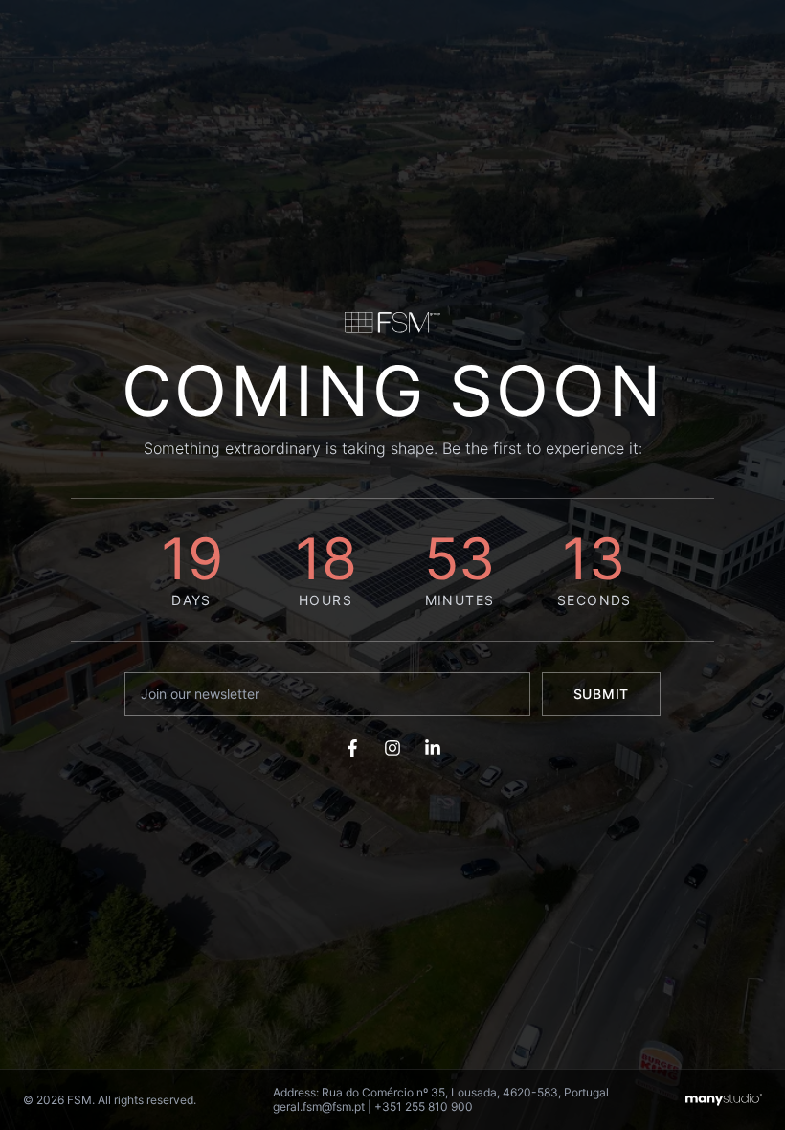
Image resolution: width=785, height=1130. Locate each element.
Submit (601, 694)
